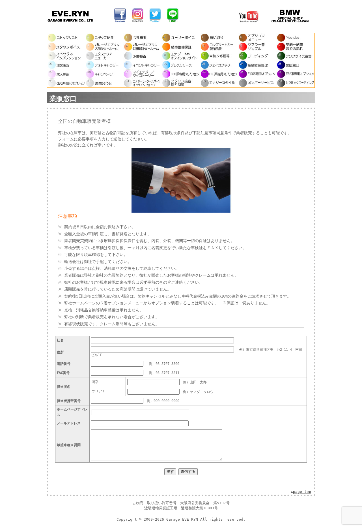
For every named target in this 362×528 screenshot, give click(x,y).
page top (302, 491)
